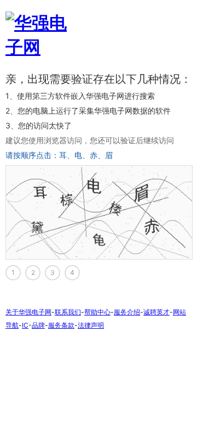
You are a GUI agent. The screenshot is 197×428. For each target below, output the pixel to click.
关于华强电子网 (28, 312)
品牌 (38, 325)
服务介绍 (127, 312)
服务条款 (61, 325)
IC (25, 325)
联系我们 (68, 312)
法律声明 (91, 325)
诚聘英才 (156, 312)
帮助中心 (97, 312)
